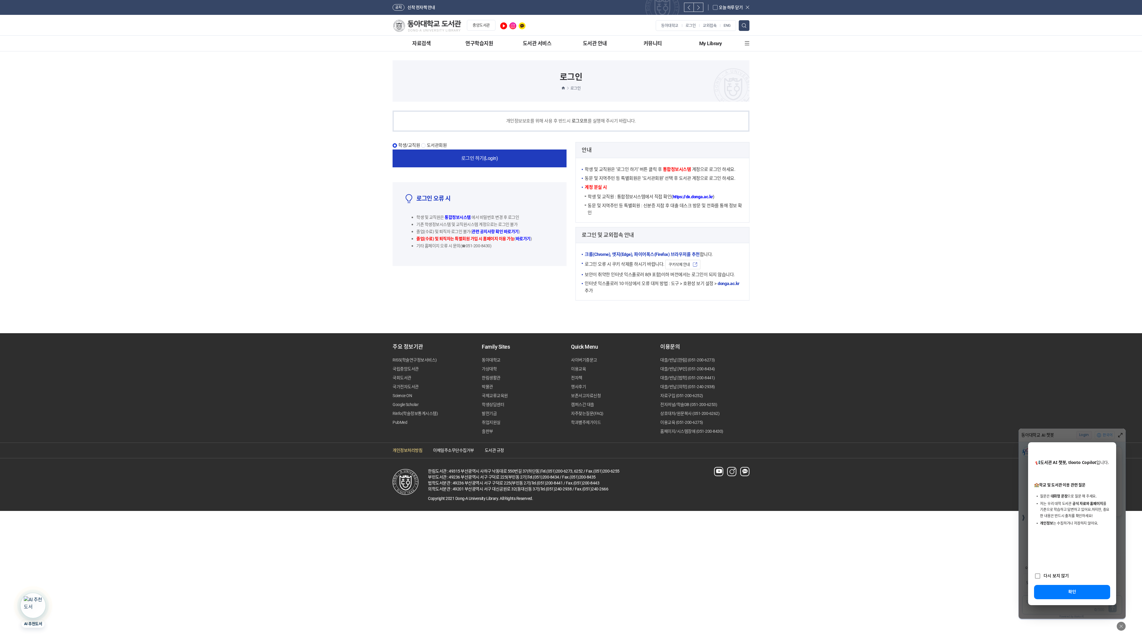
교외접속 (709, 25)
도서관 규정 (494, 450)
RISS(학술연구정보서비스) (415, 360)
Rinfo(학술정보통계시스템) (415, 413)
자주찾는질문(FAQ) (587, 413)
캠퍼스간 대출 (582, 404)
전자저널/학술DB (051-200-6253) (688, 404)
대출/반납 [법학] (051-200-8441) (687, 377)
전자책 (576, 377)
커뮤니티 (653, 43)
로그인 (690, 25)
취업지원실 (491, 422)
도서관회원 (437, 145)
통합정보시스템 (458, 217)
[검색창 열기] (744, 25)
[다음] (698, 7)
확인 (1072, 591)
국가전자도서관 (406, 386)
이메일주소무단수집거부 (453, 450)
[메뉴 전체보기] (747, 43)
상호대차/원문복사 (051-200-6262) (689, 413)
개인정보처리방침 (407, 450)
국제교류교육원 (495, 395)
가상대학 (489, 368)
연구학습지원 (479, 43)
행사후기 (578, 386)
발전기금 (489, 413)
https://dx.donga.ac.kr (693, 196)
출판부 (487, 431)
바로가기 (523, 238)
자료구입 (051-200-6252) (681, 395)
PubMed (400, 422)
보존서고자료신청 (586, 395)
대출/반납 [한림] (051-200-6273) (687, 360)
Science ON (402, 395)
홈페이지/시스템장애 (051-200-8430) (691, 431)
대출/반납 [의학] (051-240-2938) (687, 386)
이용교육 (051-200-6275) (681, 422)
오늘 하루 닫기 (731, 7)
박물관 (487, 386)
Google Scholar (405, 404)
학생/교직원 (409, 145)
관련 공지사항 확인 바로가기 (495, 231)
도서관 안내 (595, 43)
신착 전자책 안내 (421, 7)
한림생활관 (491, 377)
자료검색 (421, 43)
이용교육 (578, 368)
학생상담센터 (493, 404)
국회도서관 (402, 377)
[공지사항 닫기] (747, 7)
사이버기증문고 (584, 360)
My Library (710, 43)
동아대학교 (669, 25)
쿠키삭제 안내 (679, 264)
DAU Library (427, 25)
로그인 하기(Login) (479, 158)
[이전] (689, 7)
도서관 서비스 (537, 43)
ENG (727, 25)
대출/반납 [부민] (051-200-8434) (687, 368)
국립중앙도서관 (406, 368)
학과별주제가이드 (586, 422)
